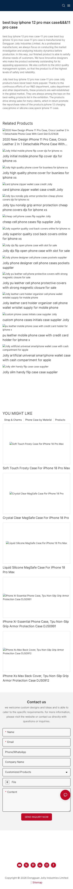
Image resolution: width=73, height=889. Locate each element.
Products (60, 419)
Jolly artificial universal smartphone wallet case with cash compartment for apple (36, 358)
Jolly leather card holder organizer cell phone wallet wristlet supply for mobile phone (35, 305)
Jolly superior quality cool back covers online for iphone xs (35, 236)
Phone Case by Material (38, 419)
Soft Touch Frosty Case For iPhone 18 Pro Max (36, 468)
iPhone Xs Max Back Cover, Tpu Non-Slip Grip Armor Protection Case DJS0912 (36, 678)
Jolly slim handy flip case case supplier (30, 372)
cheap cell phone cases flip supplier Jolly (32, 222)
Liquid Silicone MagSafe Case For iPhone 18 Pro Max (34, 570)
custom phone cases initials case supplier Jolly (36, 320)
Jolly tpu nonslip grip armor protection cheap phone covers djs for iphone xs (35, 207)
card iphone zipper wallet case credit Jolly (33, 189)
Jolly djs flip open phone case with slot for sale (36, 251)
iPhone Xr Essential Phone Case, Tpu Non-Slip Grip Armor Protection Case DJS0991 (36, 624)
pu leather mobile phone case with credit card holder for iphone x (35, 337)
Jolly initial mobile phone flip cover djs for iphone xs (32, 158)
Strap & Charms (13, 419)
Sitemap (37, 882)
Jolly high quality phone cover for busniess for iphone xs (36, 175)
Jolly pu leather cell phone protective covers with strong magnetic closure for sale (34, 285)
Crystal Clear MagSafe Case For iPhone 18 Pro (36, 518)
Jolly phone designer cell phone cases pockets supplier (36, 265)
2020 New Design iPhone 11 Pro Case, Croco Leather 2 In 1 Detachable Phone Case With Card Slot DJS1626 (35, 142)
